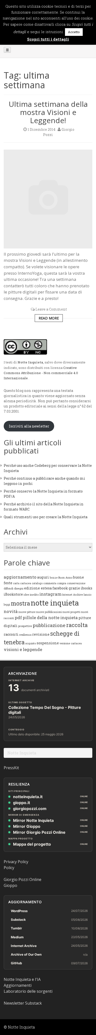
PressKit (11, 767)
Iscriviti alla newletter (29, 426)
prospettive (25, 626)
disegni (18, 588)
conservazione (76, 583)
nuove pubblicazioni (49, 612)
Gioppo (10, 885)
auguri (43, 577)
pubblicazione (49, 625)
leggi (7, 604)
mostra (20, 603)
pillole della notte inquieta (50, 617)
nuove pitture (26, 612)
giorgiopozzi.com (30, 808)
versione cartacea (71, 643)
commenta (49, 583)
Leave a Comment (51, 309)
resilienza (25, 634)
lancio (87, 594)
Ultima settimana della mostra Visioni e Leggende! (48, 112)
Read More (49, 318)
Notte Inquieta (21, 752)
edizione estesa (38, 588)
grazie (74, 588)
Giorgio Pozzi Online (22, 879)
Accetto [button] (74, 32)
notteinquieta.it (28, 796)
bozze (54, 577)
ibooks (86, 588)
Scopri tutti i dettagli (48, 39)
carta (16, 583)
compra (61, 583)
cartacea (25, 583)
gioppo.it (21, 802)
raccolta (77, 625)
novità (11, 611)
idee (26, 594)
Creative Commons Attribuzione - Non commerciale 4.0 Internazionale (41, 373)
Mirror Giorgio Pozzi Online (39, 832)
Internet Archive (72, 594)
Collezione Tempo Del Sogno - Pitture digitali (44, 710)
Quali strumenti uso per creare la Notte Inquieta (45, 517)
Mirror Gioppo (26, 826)
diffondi (8, 588)
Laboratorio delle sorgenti (28, 991)
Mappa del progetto (32, 844)
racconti (11, 634)
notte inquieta (55, 603)
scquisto (30, 643)
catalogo (37, 583)
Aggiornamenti (18, 985)
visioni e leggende (23, 649)
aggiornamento (20, 577)
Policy (9, 867)
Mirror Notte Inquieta (33, 820)
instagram (50, 594)
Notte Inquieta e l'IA (22, 979)
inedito (34, 594)
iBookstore (13, 594)
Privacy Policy (16, 861)
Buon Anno (65, 577)
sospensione (48, 643)
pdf (18, 617)
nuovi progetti (71, 612)
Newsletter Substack (23, 1003)
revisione (40, 634)
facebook (60, 588)
